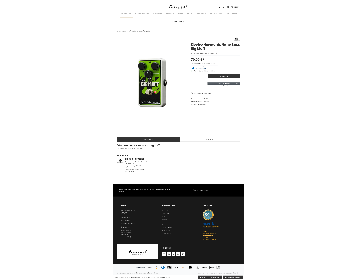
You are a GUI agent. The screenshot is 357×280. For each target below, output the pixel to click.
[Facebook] (164, 254)
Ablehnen (203, 277)
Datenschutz (165, 225)
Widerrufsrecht (166, 230)
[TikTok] (183, 254)
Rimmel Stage (165, 213)
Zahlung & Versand (167, 227)
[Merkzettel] (224, 7)
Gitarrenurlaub (166, 211)
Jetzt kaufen (224, 76)
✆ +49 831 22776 (125, 217)
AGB (163, 222)
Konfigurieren (215, 277)
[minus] (193, 76)
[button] (224, 84)
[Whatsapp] (178, 254)
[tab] (148, 139)
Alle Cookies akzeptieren (233, 277)
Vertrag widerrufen (167, 233)
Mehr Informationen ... (166, 277)
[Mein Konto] (228, 7)
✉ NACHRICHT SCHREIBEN (128, 224)
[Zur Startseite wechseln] (178, 7)
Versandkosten (216, 273)
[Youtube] (169, 254)
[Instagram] (173, 254)
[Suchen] (220, 7)
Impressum (165, 219)
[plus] (205, 76)
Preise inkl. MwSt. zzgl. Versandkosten (203, 63)
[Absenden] (223, 190)
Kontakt (164, 216)
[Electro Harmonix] (236, 39)
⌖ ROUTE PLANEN (125, 220)
